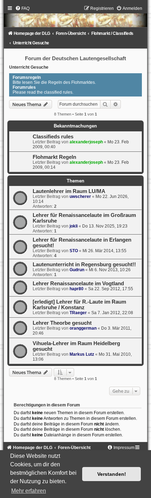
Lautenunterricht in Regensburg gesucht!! (84, 264)
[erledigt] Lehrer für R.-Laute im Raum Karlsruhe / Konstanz (79, 304)
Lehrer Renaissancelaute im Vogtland (78, 283)
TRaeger (78, 312)
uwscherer (80, 196)
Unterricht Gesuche (28, 67)
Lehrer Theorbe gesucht (62, 323)
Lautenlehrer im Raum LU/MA (69, 191)
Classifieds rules (53, 136)
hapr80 (77, 288)
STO (74, 250)
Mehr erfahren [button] (28, 491)
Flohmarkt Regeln (54, 157)
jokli (74, 226)
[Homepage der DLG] (75, 18)
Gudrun (77, 269)
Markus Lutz (82, 354)
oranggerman (83, 328)
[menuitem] (22, 8)
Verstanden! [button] (111, 474)
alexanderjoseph (86, 141)
